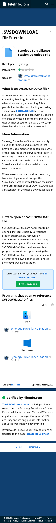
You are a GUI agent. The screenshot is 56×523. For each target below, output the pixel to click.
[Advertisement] (28, 17)
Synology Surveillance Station (29, 328)
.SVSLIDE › (34, 447)
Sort (44, 305)
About (40, 521)
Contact (48, 521)
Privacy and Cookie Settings (23, 521)
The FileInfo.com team (15, 404)
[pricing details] (52, 304)
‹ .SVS (19, 447)
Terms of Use (38, 518)
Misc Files (15, 385)
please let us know (38, 433)
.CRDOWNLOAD (24, 111)
